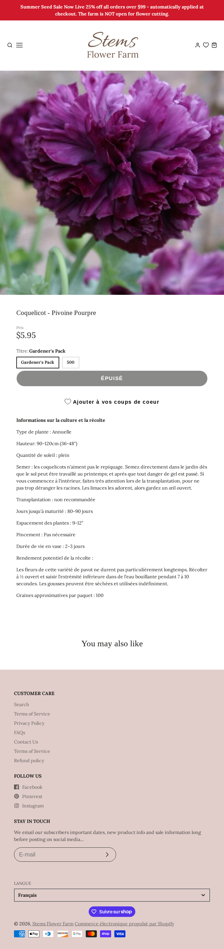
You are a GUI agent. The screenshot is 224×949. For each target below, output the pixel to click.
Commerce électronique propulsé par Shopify (124, 924)
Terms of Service (32, 714)
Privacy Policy (29, 723)
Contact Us (26, 742)
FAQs (19, 732)
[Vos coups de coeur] (206, 45)
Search (21, 704)
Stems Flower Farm (53, 924)
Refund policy (29, 760)
